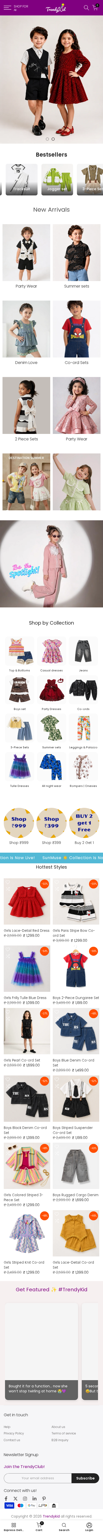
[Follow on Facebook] (6, 1499)
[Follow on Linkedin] (34, 1499)
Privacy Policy (14, 1433)
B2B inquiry (60, 1440)
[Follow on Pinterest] (44, 1499)
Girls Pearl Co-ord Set (22, 1060)
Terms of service (64, 1433)
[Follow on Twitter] (15, 1499)
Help (7, 1427)
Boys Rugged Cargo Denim (75, 1195)
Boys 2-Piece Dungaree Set (76, 998)
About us (58, 1427)
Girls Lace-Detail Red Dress (27, 930)
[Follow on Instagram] (25, 1499)
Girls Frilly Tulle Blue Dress (25, 998)
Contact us (12, 1440)
